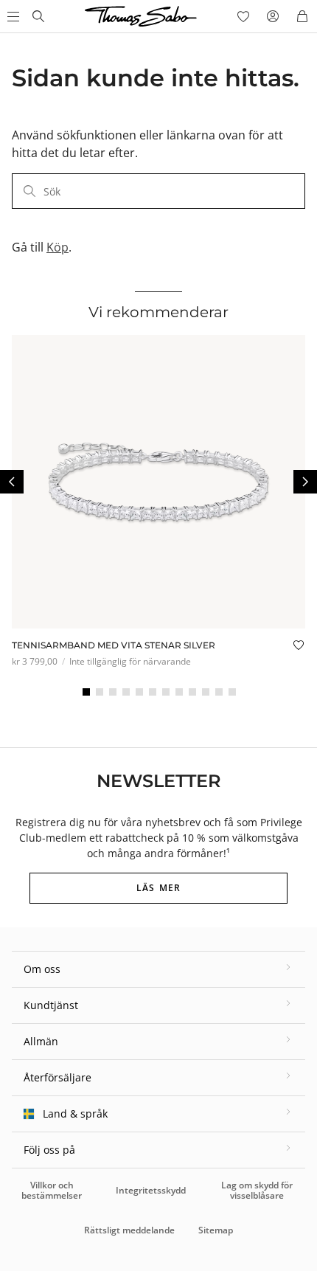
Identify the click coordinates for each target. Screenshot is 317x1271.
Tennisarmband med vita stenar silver (113, 645)
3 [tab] (112, 692)
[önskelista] (243, 16)
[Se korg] (302, 16)
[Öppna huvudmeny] (12, 16)
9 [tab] (192, 692)
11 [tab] (219, 692)
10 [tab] (205, 692)
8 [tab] (179, 692)
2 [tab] (99, 692)
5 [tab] (139, 692)
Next (305, 481)
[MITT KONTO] (273, 16)
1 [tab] (86, 692)
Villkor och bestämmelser (51, 1190)
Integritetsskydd (151, 1190)
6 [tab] (152, 692)
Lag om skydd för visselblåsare (257, 1190)
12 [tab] (232, 692)
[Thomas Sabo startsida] (38, 16)
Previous (12, 481)
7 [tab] (166, 692)
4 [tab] (126, 692)
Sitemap (215, 1230)
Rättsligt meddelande (129, 1230)
